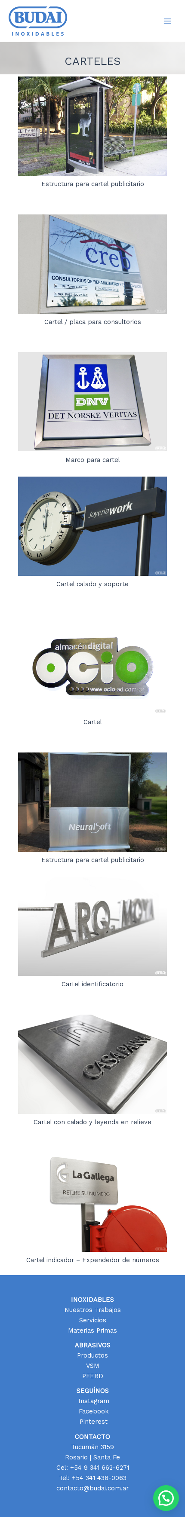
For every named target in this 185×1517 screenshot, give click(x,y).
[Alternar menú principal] (167, 21)
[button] (166, 1498)
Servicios (92, 1320)
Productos (92, 1355)
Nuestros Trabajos (93, 1310)
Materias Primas (92, 1330)
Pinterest (92, 1421)
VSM (92, 1366)
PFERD (92, 1376)
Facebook (93, 1411)
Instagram (92, 1401)
